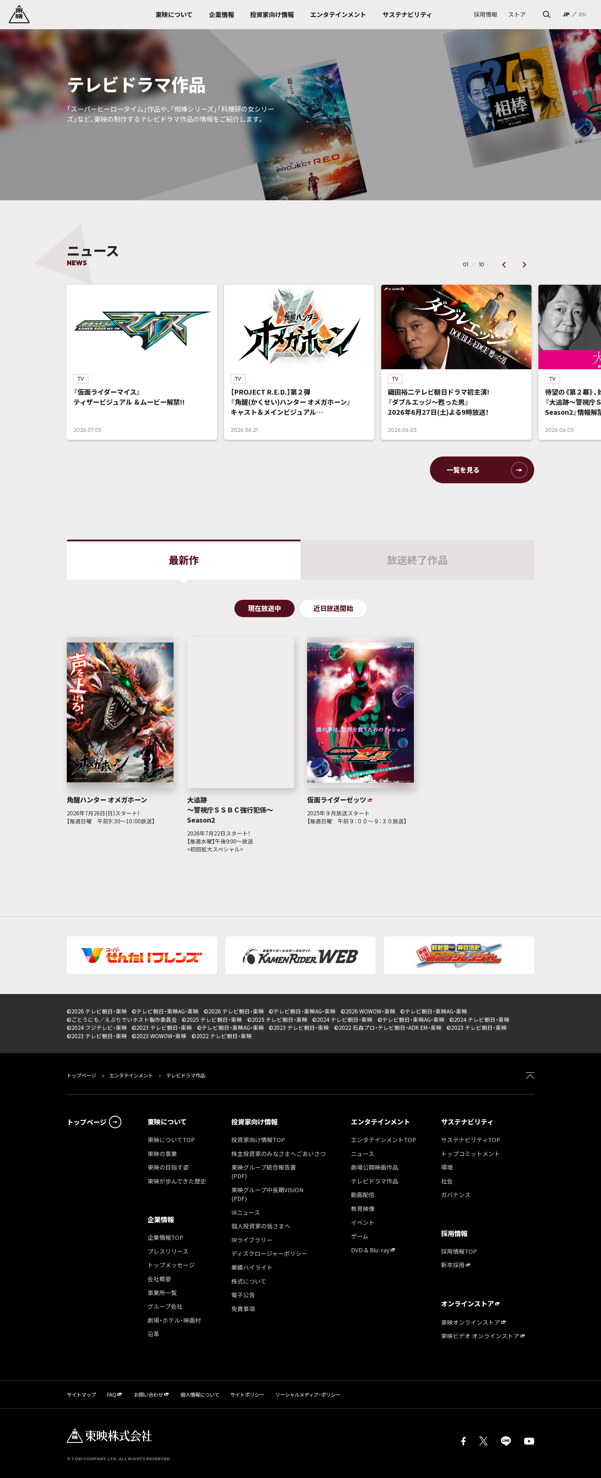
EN (582, 14)
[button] (504, 265)
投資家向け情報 (254, 1121)
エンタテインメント (131, 1075)
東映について (167, 1121)
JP (566, 14)
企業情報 (160, 1219)
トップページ (82, 1075)
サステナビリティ (467, 1121)
